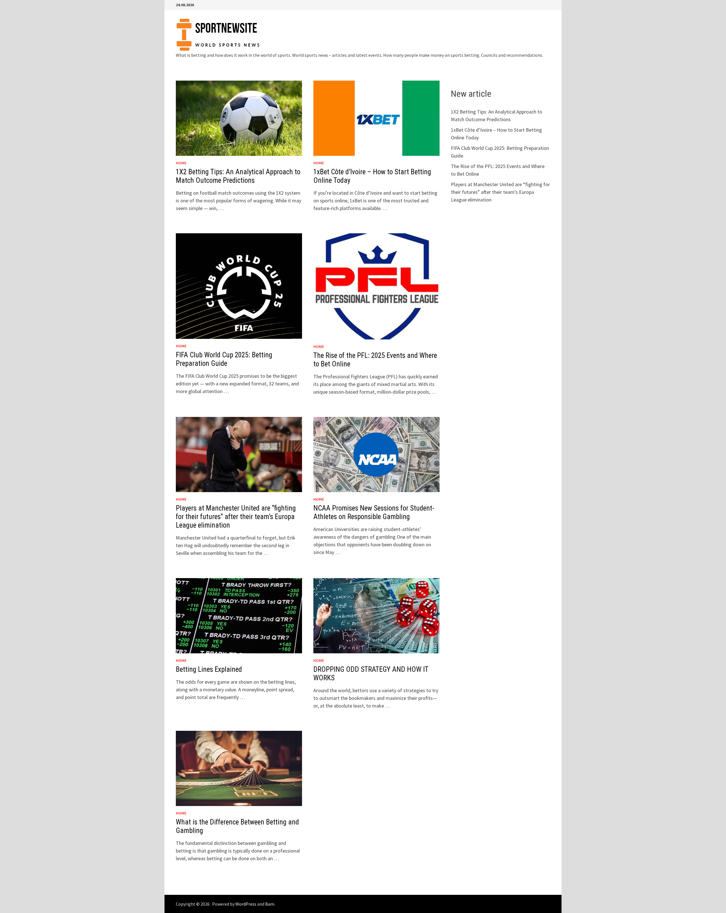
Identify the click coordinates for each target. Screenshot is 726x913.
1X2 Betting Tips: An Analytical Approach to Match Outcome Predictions (238, 176)
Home (181, 162)
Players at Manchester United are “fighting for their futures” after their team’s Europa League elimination (236, 516)
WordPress (245, 904)
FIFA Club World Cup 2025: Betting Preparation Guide (224, 359)
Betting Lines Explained (209, 669)
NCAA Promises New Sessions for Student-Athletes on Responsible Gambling (373, 512)
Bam (269, 904)
